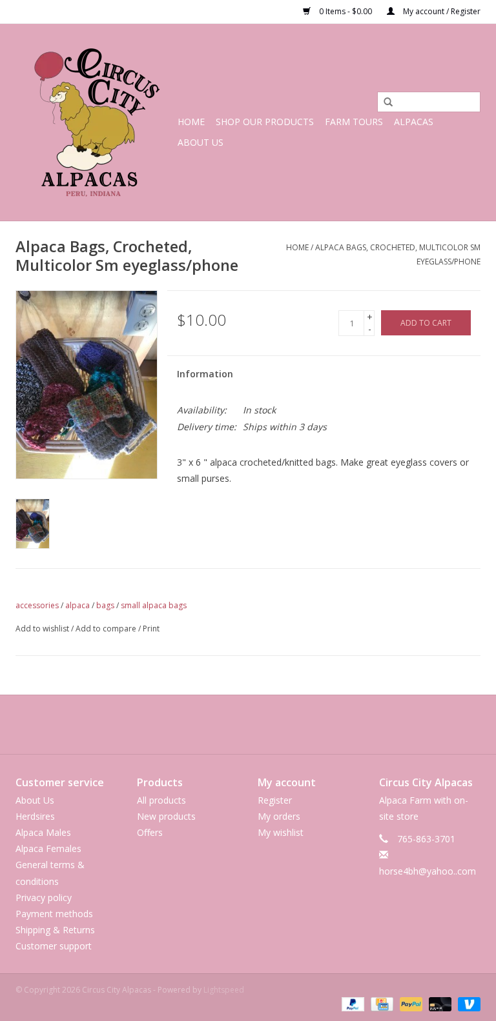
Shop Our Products (265, 121)
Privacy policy (44, 897)
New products (166, 816)
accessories (37, 605)
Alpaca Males (43, 832)
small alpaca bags (154, 605)
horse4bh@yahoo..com (427, 871)
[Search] (383, 103)
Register (275, 800)
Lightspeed (223, 989)
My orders (279, 816)
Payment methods (54, 913)
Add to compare (107, 628)
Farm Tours (354, 121)
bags (105, 605)
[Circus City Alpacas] (95, 122)
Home (191, 121)
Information (205, 374)
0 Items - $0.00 (345, 11)
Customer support (54, 946)
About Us (200, 142)
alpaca (77, 605)
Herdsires (35, 816)
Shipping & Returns (55, 930)
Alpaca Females (48, 848)
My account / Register (440, 11)
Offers (150, 832)
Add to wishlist (42, 628)
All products (161, 800)
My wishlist (281, 832)
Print (151, 628)
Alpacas (413, 121)
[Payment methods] (351, 1003)
